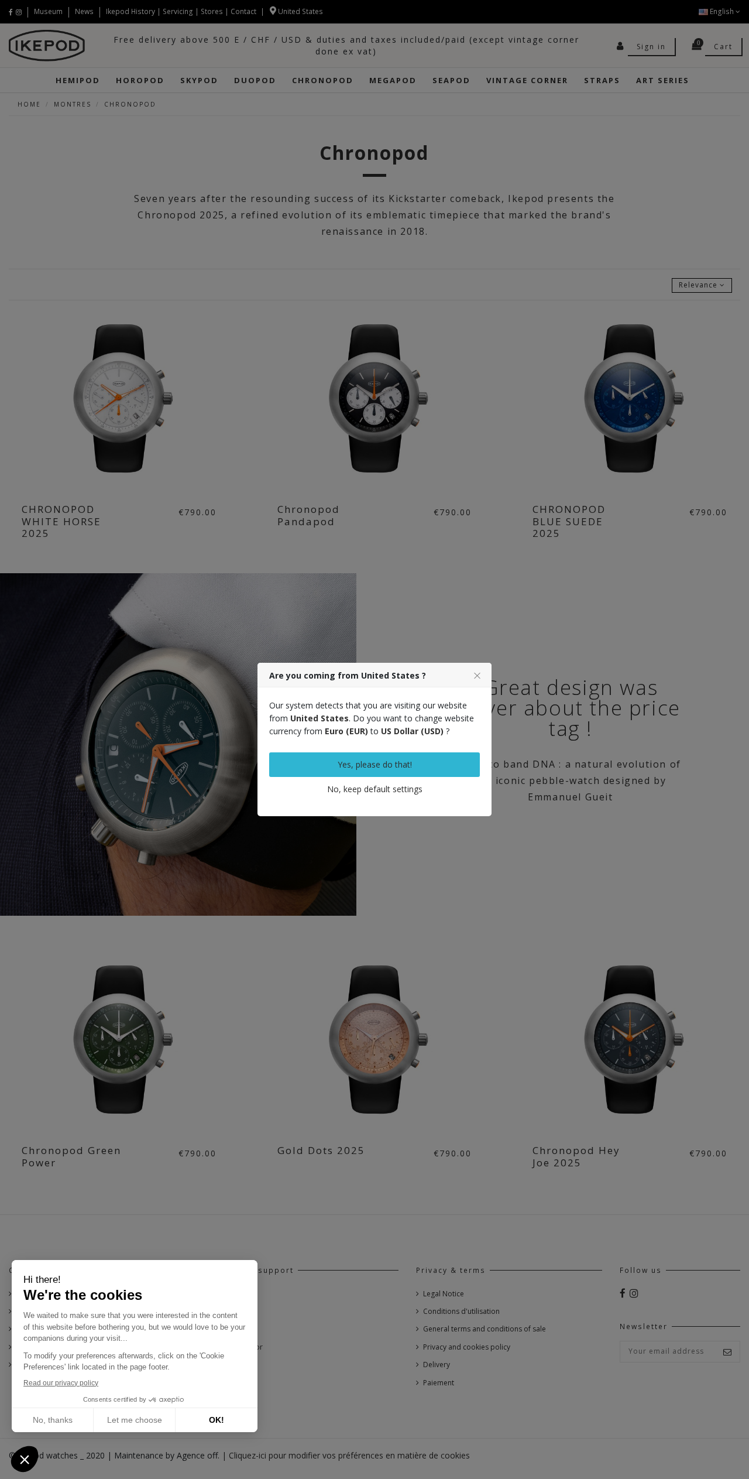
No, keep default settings (374, 789)
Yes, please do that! (375, 764)
